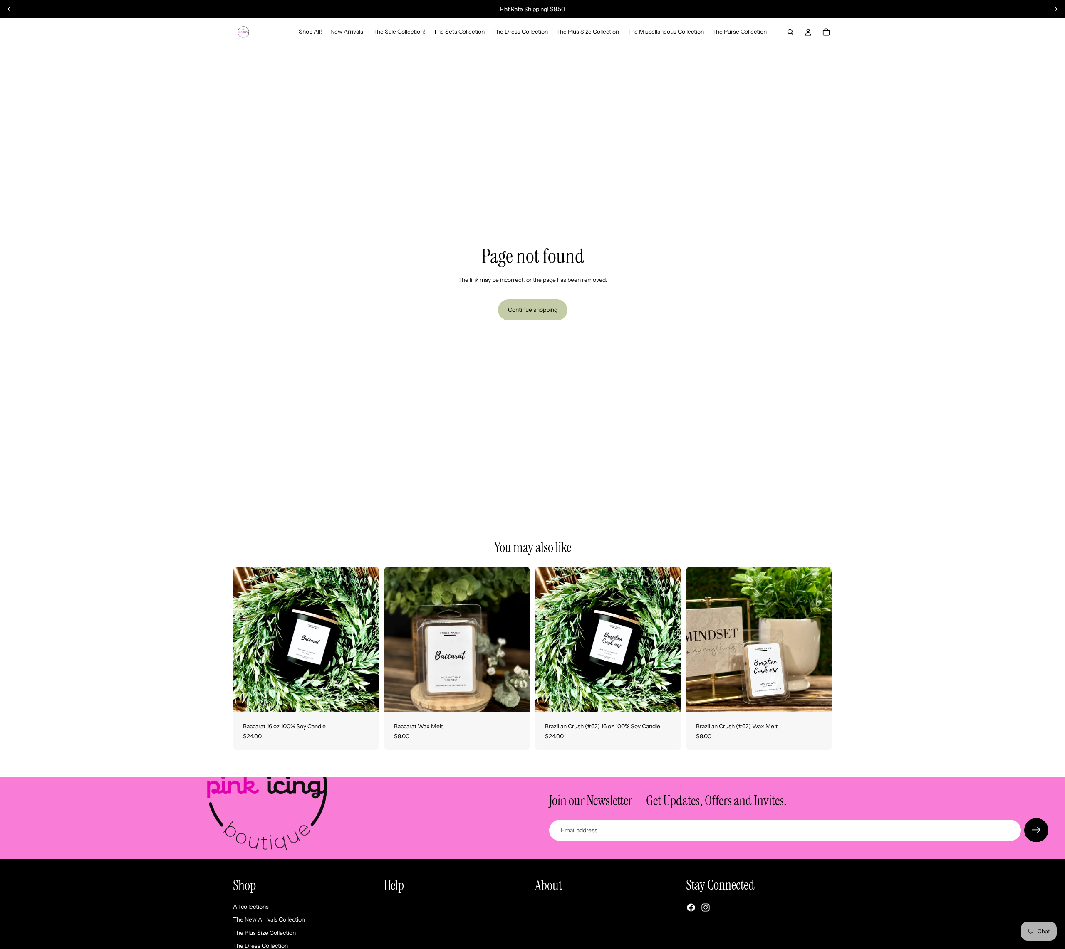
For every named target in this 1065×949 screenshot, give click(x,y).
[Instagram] (706, 908)
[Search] (790, 32)
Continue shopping (532, 309)
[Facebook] (691, 908)
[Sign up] (1036, 830)
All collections (251, 906)
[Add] (366, 699)
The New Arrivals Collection (269, 920)
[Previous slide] (9, 9)
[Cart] (826, 32)
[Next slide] (1056, 9)
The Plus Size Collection (264, 933)
